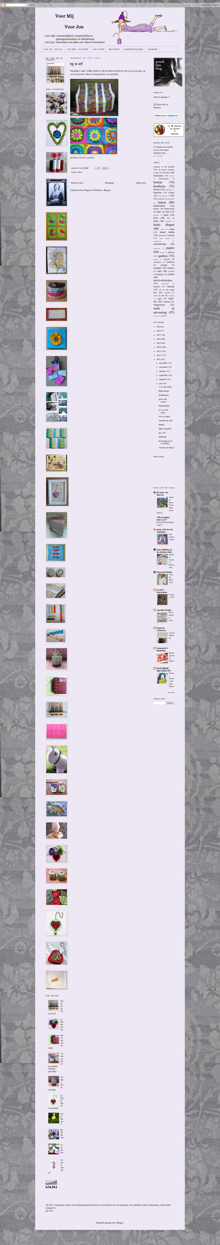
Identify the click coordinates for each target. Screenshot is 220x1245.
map (162, 229)
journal (155, 215)
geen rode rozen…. (163, 400)
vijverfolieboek (171, 635)
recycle (167, 259)
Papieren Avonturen (161, 629)
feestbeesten (164, 395)
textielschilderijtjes (162, 280)
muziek (171, 235)
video (155, 295)
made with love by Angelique (165, 530)
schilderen (157, 262)
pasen (162, 252)
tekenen (171, 271)
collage (171, 192)
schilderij (170, 262)
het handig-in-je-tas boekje (166, 442)
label (155, 221)
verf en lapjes (164, 416)
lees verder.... (159, 155)
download (114, 49)
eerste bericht (162, 196)
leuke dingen (163, 224)
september (163, 375)
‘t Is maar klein (165, 386)
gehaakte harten (62, 1024)
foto (172, 195)
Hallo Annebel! (165, 428)
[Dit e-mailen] (95, 168)
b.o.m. (166, 172)
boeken (171, 176)
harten (156, 208)
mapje (171, 229)
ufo (160, 289)
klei (168, 218)
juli (161, 383)
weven (155, 316)
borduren (153, 49)
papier (170, 247)
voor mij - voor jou (53, 49)
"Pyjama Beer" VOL (171, 578)
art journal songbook (166, 169)
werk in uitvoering (163, 310)
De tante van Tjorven (162, 493)
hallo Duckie (62, 1118)
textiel (171, 274)
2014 (159, 347)
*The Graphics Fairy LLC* (163, 518)
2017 (159, 334)
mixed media (167, 232)
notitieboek (157, 241)
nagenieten (62, 1148)
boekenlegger (164, 178)
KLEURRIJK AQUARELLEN (164, 669)
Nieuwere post (77, 182)
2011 (159, 359)
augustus (163, 379)
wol (162, 316)
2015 (159, 343)
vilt (162, 295)
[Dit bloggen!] (98, 168)
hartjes (161, 424)
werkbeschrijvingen (133, 49)
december (163, 362)
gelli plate (170, 199)
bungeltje (168, 189)
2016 (159, 339)
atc (157, 172)
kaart (166, 214)
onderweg (156, 248)
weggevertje (159, 304)
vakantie (167, 292)
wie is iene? (98, 49)
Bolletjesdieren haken (171, 657)
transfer (156, 286)
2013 (159, 351)
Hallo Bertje (62, 1133)
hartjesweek (169, 208)
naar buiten (165, 238)
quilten (162, 255)
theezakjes (165, 283)
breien (156, 189)
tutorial (170, 286)
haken (80, 172)
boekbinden (158, 175)
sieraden (163, 265)
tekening (159, 274)
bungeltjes (157, 192)
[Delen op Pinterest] (107, 168)
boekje (157, 182)
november (163, 366)
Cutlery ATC (171, 596)
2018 (159, 330)
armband (156, 166)
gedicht (161, 198)
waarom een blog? (166, 447)
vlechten (171, 295)
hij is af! (76, 64)
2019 (159, 326)
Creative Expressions (162, 591)
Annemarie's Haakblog (162, 649)
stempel (157, 268)
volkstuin (167, 301)
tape (159, 271)
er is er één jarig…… (164, 411)
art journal (169, 166)
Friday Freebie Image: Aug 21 (165, 523)
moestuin (161, 235)
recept (155, 259)
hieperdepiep (164, 405)
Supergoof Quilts (164, 572)
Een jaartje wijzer (171, 537)
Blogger (120, 1222)
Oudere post (141, 182)
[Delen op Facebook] (104, 168)
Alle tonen (171, 692)
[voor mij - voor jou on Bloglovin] (166, 116)
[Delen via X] (101, 168)
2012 (159, 355)
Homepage (109, 182)
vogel (159, 298)
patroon (171, 252)
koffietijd (162, 436)
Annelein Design (164, 610)
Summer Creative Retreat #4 (171, 561)
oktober (162, 371)
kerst (155, 217)
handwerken (159, 205)
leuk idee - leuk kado (77, 49)
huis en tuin (163, 211)
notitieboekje (159, 244)
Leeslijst (168, 221)
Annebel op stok (165, 420)
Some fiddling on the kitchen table (164, 551)
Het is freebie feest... (171, 616)
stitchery (170, 268)
